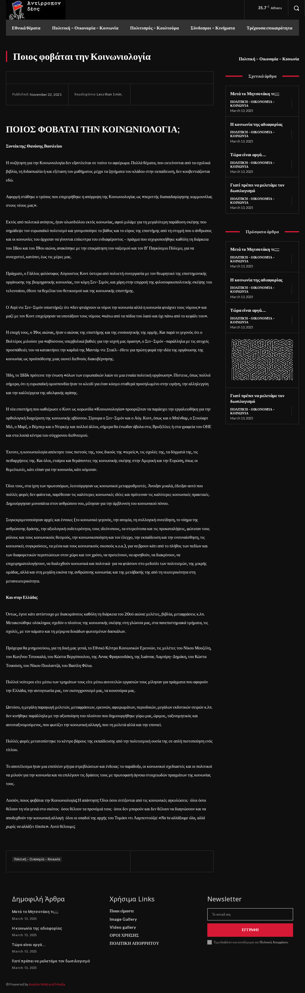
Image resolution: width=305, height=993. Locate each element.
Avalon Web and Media (47, 984)
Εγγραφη (250, 930)
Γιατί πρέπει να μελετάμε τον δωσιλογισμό (51, 961)
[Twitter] (156, 94)
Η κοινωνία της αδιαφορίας (256, 124)
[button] (296, 8)
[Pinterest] (170, 94)
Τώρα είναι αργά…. (248, 154)
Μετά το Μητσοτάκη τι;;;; (254, 93)
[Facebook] (142, 94)
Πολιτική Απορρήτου (273, 942)
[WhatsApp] (183, 94)
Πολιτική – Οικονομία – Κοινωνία (269, 58)
